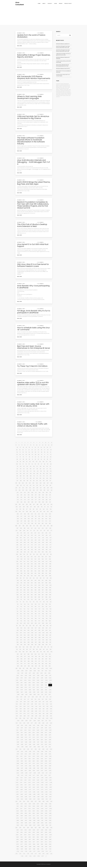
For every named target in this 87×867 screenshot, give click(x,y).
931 (41, 651)
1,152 (47, 706)
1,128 (32, 701)
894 (25, 644)
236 (34, 490)
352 (39, 516)
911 (48, 647)
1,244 (29, 730)
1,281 (34, 739)
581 (24, 571)
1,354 (33, 758)
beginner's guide (64, 84)
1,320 (43, 749)
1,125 (21, 701)
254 (25, 495)
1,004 (51, 668)
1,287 (22, 742)
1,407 (30, 773)
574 (35, 568)
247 (36, 492)
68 (35, 454)
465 (43, 542)
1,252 (25, 732)
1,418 (38, 775)
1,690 (38, 846)
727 (39, 604)
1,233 (22, 727)
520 (21, 556)
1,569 (26, 815)
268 (39, 497)
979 (32, 663)
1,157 (28, 708)
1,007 (26, 670)
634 (32, 583)
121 (17, 466)
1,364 (38, 761)
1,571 (34, 815)
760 (50, 611)
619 (50, 578)
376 (18, 523)
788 (43, 618)
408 (20, 530)
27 (20, 447)
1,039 (46, 678)
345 (50, 514)
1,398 (30, 770)
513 (34, 554)
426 (46, 533)
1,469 (26, 789)
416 (48, 530)
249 (43, 492)
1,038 (42, 678)
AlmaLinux (58, 83)
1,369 (22, 763)
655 (35, 587)
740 (50, 606)
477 (50, 545)
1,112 (47, 697)
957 (25, 659)
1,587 (26, 820)
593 (32, 573)
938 (28, 654)
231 (16, 490)
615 (37, 578)
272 (18, 499)
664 (32, 590)
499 (21, 552)
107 (47, 461)
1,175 (21, 713)
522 (28, 556)
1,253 (29, 732)
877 (36, 640)
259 (43, 495)
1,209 (39, 720)
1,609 (42, 825)
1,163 (51, 708)
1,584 (50, 818)
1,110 (40, 697)
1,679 (30, 844)
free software (63, 88)
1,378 (22, 765)
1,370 (26, 763)
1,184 (17, 716)
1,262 (30, 735)
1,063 (33, 685)
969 (32, 661)
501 (28, 552)
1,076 (50, 687)
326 (20, 511)
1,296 (22, 744)
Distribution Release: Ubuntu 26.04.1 (63, 68)
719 (47, 602)
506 (46, 552)
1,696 (26, 849)
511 (27, 554)
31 (32, 447)
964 (50, 659)
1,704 (22, 851)
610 (20, 578)
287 (36, 502)
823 (21, 628)
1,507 (34, 799)
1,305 (22, 746)
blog (67, 84)
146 (27, 471)
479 (21, 547)
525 (39, 556)
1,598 (34, 823)
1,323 (18, 751)
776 (35, 616)
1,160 (40, 708)
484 (39, 547)
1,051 (21, 682)
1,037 (38, 678)
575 (39, 568)
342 (39, 514)
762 (21, 613)
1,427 (38, 777)
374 (46, 521)
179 (27, 478)
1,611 (50, 825)
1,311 (46, 746)
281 (50, 499)
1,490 (38, 794)
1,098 (30, 694)
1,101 (42, 694)
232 (19, 490)
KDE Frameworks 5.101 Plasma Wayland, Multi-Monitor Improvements (33, 77)
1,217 (32, 723)
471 (28, 545)
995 (16, 668)
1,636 (38, 832)
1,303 (50, 744)
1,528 (42, 804)
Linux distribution (68, 91)
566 (43, 566)
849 (43, 632)
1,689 (34, 846)
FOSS (59, 88)
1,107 (29, 697)
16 (24, 445)
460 (25, 542)
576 (43, 568)
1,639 (50, 832)
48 (47, 449)
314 (17, 509)
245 (28, 492)
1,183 (51, 713)
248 (39, 492)
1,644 (33, 834)
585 (39, 571)
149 (37, 471)
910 (45, 647)
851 (50, 632)
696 (39, 597)
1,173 (51, 711)
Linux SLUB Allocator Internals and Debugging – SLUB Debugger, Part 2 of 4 (33, 162)
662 (24, 590)
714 (30, 602)
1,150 (40, 706)
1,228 (38, 725)
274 (25, 499)
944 (50, 654)
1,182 (47, 713)
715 (33, 602)
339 (28, 514)
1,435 (34, 780)
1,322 (51, 749)
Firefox (57, 88)
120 (50, 464)
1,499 (38, 796)
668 (46, 590)
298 (37, 504)
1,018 (34, 673)
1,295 (18, 744)
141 (47, 468)
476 (47, 545)
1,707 (34, 851)
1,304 (18, 746)
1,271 (30, 737)
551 (24, 564)
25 (51, 445)
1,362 (30, 761)
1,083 (42, 689)
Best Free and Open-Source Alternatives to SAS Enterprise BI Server (33, 347)
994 (50, 666)
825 (28, 628)
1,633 (25, 832)
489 (21, 549)
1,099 (34, 694)
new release (63, 93)
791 (17, 621)
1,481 (38, 792)
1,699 (38, 849)
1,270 (26, 737)
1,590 (38, 820)
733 (24, 606)
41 (25, 449)
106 (43, 461)
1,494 (17, 796)
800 (50, 621)
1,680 (34, 844)
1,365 (42, 761)
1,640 (17, 834)
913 (17, 649)
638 (46, 583)
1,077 (17, 689)
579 (17, 571)
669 (50, 590)
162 (44, 473)
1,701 (46, 849)
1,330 (46, 751)
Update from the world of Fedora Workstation (31, 36)
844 (25, 632)
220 (16, 487)
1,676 (17, 844)
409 (24, 530)
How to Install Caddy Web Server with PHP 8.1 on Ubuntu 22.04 (33, 405)
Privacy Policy (68, 3)
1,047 (42, 680)
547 (47, 561)
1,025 (26, 675)
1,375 (46, 763)
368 (25, 521)
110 (20, 464)
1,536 (38, 806)
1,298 (30, 744)
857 (36, 635)
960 (36, 659)
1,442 (25, 782)
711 (20, 602)
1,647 (46, 834)
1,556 (46, 811)
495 (43, 549)
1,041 (17, 680)
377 (21, 523)
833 (21, 630)
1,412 (50, 773)
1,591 (42, 820)
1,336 (34, 754)
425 (42, 533)
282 (18, 502)
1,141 (43, 704)
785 (32, 618)
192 (33, 480)
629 (50, 580)
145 (24, 471)
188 (21, 480)
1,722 (22, 856)
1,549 (17, 811)
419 (21, 533)
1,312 (50, 746)
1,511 (50, 799)
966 (21, 661)
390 (30, 525)
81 (38, 457)
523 (31, 556)
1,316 (28, 749)
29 (26, 447)
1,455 (42, 784)
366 (18, 521)
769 (46, 613)
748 (43, 609)
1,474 (46, 789)
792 (21, 621)
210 (21, 485)
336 (18, 514)
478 (17, 547)
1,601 (46, 823)
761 (17, 613)
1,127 (28, 701)
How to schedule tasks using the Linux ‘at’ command (33, 328)
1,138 (32, 704)
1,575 (50, 815)
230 (51, 487)
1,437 (42, 780)
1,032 (17, 678)
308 (35, 506)
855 (28, 635)
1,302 (46, 744)
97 (50, 459)
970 (36, 661)
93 (38, 459)
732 (21, 606)
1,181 (43, 713)
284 (25, 502)
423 (35, 533)
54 (29, 452)
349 (29, 516)
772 (21, 616)
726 (35, 604)
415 (44, 530)
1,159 (36, 708)
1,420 (45, 775)
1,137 (28, 704)
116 (38, 464)
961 (39, 659)
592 (28, 573)
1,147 (28, 706)
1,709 (42, 851)
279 (43, 499)
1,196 (24, 718)
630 (18, 583)
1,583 (46, 818)
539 (17, 561)
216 (40, 485)
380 (32, 523)
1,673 (42, 842)
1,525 (30, 804)
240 (48, 490)
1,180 (40, 713)
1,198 (32, 718)
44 (35, 449)
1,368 (18, 763)
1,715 (28, 853)
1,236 (34, 727)
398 (21, 528)
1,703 (18, 851)
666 (39, 590)
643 (28, 585)
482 (32, 547)
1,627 (38, 830)
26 (17, 447)
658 (46, 587)
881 (50, 640)
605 (39, 575)
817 (37, 625)
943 (46, 654)
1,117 (28, 699)
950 (36, 656)
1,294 (50, 742)
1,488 (30, 794)
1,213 (17, 723)
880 (47, 640)
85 (50, 457)
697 (43, 597)
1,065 (42, 685)
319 (33, 509)
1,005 (18, 670)
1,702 (50, 849)
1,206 (26, 720)
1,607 (34, 825)
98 (17, 461)
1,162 (47, 708)
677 (43, 592)
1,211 (46, 720)
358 (25, 518)
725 (32, 604)
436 (46, 535)
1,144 (17, 706)
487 (50, 547)
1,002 (42, 668)
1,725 (34, 856)
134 (24, 468)
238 (41, 490)
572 (28, 568)
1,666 (50, 839)
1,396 (22, 770)
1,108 (33, 697)
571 (24, 568)
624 (32, 580)
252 (18, 495)
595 (39, 573)
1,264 (38, 735)
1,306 (26, 746)
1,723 (26, 856)
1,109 (37, 697)
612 (27, 578)
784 (28, 618)
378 (25, 523)
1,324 (22, 751)
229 (48, 487)
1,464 (42, 787)
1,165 (21, 711)
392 (37, 525)
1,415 (26, 775)
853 (21, 635)
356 (18, 518)
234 (26, 490)
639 (50, 583)
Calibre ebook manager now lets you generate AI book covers (63, 54)
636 (39, 583)
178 (24, 478)
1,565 (46, 813)
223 (26, 487)
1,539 (50, 806)
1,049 (50, 680)
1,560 (26, 813)
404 (43, 528)
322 (43, 509)
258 (39, 495)
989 (32, 666)
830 (46, 628)
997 (24, 668)
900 (46, 644)
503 (35, 552)
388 (23, 525)
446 (47, 537)
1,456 (46, 784)
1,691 (42, 846)
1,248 (46, 730)
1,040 (50, 678)
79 (32, 457)
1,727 (42, 856)
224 (30, 487)
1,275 (46, 737)
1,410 (43, 773)
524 (35, 556)
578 (50, 568)
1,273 (38, 737)
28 (23, 447)
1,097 (26, 694)
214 (34, 485)
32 (35, 447)
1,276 (50, 737)
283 (21, 502)
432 (32, 535)
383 (42, 523)
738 (43, 606)
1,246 (38, 730)
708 (46, 599)
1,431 (17, 780)
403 (39, 528)
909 (41, 647)
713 (27, 602)
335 (51, 511)
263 (21, 497)
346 (18, 516)
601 (24, 575)
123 (24, 466)
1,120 (39, 699)
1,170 (40, 711)
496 (46, 549)
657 (43, 587)
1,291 (38, 742)
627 (43, 580)
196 (47, 480)
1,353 (29, 758)
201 (26, 483)
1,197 (28, 718)
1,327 (34, 751)
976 (21, 663)
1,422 (17, 777)
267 (36, 497)
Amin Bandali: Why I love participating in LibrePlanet (33, 286)
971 (39, 661)
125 (30, 466)
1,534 (29, 806)
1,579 (30, 818)
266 (32, 497)
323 (47, 509)
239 (44, 490)
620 (18, 580)
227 (41, 487)
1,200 (39, 718)
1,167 (28, 711)
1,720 (47, 853)
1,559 (21, 813)
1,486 (21, 794)
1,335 (30, 754)
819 (43, 625)
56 (35, 452)
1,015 (22, 673)
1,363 (34, 761)
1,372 (34, 763)
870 (47, 637)
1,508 (38, 799)
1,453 (33, 784)
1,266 (46, 735)
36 (47, 447)
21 (39, 445)
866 (32, 637)
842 (17, 632)
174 (47, 476)
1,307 (30, 746)
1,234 (26, 727)
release (57, 94)
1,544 (33, 808)
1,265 (42, 735)
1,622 (17, 830)
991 (39, 666)
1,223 (18, 725)
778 (43, 616)
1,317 (32, 749)
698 (46, 597)
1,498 (34, 796)
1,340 (50, 754)
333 (44, 511)
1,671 (34, 842)
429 (21, 535)
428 (17, 535)
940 (35, 654)
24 (48, 445)
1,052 (25, 682)
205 (40, 483)
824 (25, 628)
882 (17, 642)
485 (43, 547)
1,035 (30, 678)
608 (50, 575)
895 (28, 644)
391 (34, 525)
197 (50, 480)
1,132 (47, 701)
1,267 (50, 735)
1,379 (26, 765)
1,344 (29, 756)
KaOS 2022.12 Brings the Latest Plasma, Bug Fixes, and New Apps (33, 183)
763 (24, 613)
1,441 (21, 782)
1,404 (18, 773)
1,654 (38, 837)
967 (25, 661)
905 (27, 647)
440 (24, 537)
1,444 (33, 782)
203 (33, 483)
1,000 (34, 668)
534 (35, 559)
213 (30, 485)
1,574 (46, 815)
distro (64, 87)
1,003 (47, 668)
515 (40, 554)
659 (50, 587)
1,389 (30, 768)
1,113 (50, 697)
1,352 (25, 758)
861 (50, 635)
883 (21, 642)
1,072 (34, 687)
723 (24, 604)
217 (43, 485)
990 (36, 666)
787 (39, 618)
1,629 (46, 830)
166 (20, 476)
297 (34, 504)
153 (50, 471)
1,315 (24, 749)
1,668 (21, 842)
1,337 (38, 754)
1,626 (34, 830)
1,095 (18, 694)
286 (32, 502)
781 (17, 618)
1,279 (26, 739)
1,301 (42, 744)
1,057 (46, 682)
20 (36, 445)
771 (17, 616)
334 (48, 511)
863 (21, 637)
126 (34, 466)
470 (25, 545)
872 (17, 640)
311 (44, 506)
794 (28, 621)
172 (40, 476)
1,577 (21, 818)
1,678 (26, 844)
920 (40, 649)
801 (17, 623)
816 (33, 625)
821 (50, 625)
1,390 (34, 768)
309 (38, 506)
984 (50, 663)
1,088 (26, 692)
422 (31, 533)
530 (21, 559)
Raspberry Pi (69, 93)
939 (32, 654)
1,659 (21, 839)
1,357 (46, 758)
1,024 (22, 675)
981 (39, 663)
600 (21, 575)
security (66, 94)
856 (32, 635)
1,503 (18, 799)
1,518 (39, 801)
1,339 (46, 754)
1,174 (17, 713)
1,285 (50, 739)
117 (41, 464)
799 (46, 621)
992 (43, 666)
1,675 (50, 842)
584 (35, 571)
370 (32, 521)
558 (50, 564)
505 (43, 552)
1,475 (50, 789)
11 (48, 442)
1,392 (42, 768)
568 (50, 566)
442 (32, 537)
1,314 (20, 749)
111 (23, 464)
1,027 (34, 675)
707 (43, 599)
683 (28, 594)
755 (32, 611)
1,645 (38, 834)
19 (33, 445)
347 (21, 516)
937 (25, 654)
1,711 (50, 851)
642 (24, 585)
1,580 (34, 818)
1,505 (26, 799)
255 (28, 495)
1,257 (46, 732)
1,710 (47, 851)
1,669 (26, 842)
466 (47, 542)
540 (21, 561)
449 (21, 540)
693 (28, 597)
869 (43, 637)
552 (28, 564)
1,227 (34, 725)
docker (69, 87)
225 (34, 487)
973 (46, 661)
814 (27, 625)
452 (32, 540)
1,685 (18, 846)
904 (24, 647)
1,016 (26, 673)
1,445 (38, 782)
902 (16, 647)
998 (27, 668)
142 (50, 468)
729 (46, 604)
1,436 (38, 780)
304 (20, 506)
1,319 (39, 749)
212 (27, 485)
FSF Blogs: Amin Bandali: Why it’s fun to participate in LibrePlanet (33, 311)
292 (16, 504)
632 (25, 583)
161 (40, 473)
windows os (58, 96)
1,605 (26, 825)
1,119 (35, 699)
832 (17, 630)
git (65, 88)
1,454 (38, 784)
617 (44, 578)
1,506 (30, 799)
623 (28, 580)
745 (32, 609)
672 (24, 592)
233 (23, 490)
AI (56, 83)
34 (41, 447)
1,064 (38, 685)
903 (20, 647)
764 (28, 613)
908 (38, 647)
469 (21, 545)
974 (50, 661)
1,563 (38, 813)
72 (47, 454)
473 (35, 545)
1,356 (42, 758)
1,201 (43, 718)
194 (40, 480)
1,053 (29, 682)
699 (50, 597)
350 (32, 516)
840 (46, 630)
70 (41, 454)
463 (35, 542)
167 (24, 476)
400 (28, 528)
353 (43, 516)
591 (25, 573)
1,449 (17, 784)
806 (36, 623)
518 (51, 554)
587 (46, 571)
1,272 (34, 737)
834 (25, 630)
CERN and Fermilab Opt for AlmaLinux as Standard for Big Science (33, 117)
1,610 (47, 825)
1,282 (38, 739)
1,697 (30, 849)
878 (39, 640)
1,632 (21, 832)
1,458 (17, 787)
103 (33, 461)
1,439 (50, 780)
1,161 (43, 708)
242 (17, 492)
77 (26, 457)
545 (39, 561)
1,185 (21, 716)
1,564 (42, 813)
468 (17, 545)
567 (46, 566)
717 (40, 602)
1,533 (25, 806)
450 (25, 540)
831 (50, 628)
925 (20, 651)
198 (16, 483)
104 (36, 461)
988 (29, 666)
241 (51, 490)
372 (39, 521)
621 (21, 580)
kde (64, 90)
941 (39, 654)
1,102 (46, 694)
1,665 (46, 839)
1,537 (42, 806)
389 (27, 525)
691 (21, 597)
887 (36, 642)
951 (39, 656)
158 (30, 473)
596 (43, 573)
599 (17, 575)
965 (18, 661)
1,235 (30, 727)
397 (17, 528)
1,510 (47, 799)
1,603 (18, 825)
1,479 (30, 792)
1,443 (29, 782)
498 (17, 552)
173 (43, 476)
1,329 (42, 751)
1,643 (29, 834)
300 (44, 504)
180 (30, 478)
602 (28, 575)
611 (24, 578)
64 (23, 454)
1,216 (28, 723)
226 (37, 487)
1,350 (18, 758)
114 (32, 464)
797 (39, 621)
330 (34, 511)
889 (43, 642)
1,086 (18, 692)
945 (18, 656)
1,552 (29, 811)
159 (34, 473)
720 (50, 602)
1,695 (22, 849)
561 (24, 566)
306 (27, 506)
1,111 (43, 697)
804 (28, 623)
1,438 (46, 780)
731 (17, 606)
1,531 (18, 806)
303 (16, 506)
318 (30, 509)
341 (35, 514)
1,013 (50, 670)
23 (45, 445)
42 (29, 449)
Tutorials (64, 95)
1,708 (38, 851)
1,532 (21, 806)
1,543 (29, 808)
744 (28, 609)
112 (26, 464)
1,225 (26, 725)
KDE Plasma (68, 90)
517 (47, 554)
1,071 (30, 687)
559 (17, 566)
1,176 (24, 713)
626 (39, 580)
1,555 (42, 811)
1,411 (46, 773)
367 (21, 521)
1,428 (42, 777)
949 (32, 656)
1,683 (46, 844)
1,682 (42, 844)
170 (34, 476)
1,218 (36, 723)
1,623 (21, 830)
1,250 (18, 732)
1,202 (47, 718)
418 (17, 533)
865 (28, 637)
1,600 (42, 823)
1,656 (46, 837)
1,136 (24, 704)
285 (28, 502)
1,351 (22, 758)
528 (50, 556)
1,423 (21, 777)
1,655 (42, 837)
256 (32, 495)
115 (35, 464)
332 (41, 511)
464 (39, 542)
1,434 (29, 780)
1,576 (17, 818)
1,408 (34, 773)
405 (46, 528)
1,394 (50, 768)
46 (41, 449)
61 (50, 452)
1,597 (30, 823)
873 (21, 640)
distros (66, 87)
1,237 (38, 727)
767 (39, 613)
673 (28, 592)
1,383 (42, 765)
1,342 (21, 756)
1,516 (32, 801)
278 (39, 499)
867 (36, 637)
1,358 (50, 758)
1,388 (26, 768)
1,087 (22, 692)
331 (37, 511)
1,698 (34, 849)
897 (36, 644)
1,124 (17, 701)
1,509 (42, 799)
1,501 (46, 796)
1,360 (22, 761)
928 (30, 651)
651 (21, 587)
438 (17, 537)
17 (27, 445)
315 (20, 509)
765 (32, 613)
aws (60, 84)
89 (26, 459)
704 (32, 599)
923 (50, 649)
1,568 (21, 815)
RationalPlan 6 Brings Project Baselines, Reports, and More (33, 56)
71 (44, 454)
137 (34, 468)
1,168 (32, 711)
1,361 (26, 761)
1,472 (38, 789)
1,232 (18, 727)
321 (40, 509)
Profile (60, 3)
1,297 (26, 744)
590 (21, 573)
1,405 (22, 773)
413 (37, 530)
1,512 (16, 801)
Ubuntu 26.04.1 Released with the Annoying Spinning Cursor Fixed (62, 65)
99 (20, 461)
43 (32, 449)
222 (23, 487)
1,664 (42, 839)
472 (32, 545)
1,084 (46, 689)
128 (40, 466)
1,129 (36, 701)
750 (50, 609)
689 (50, 594)
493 (35, 549)
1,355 (38, 758)
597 (46, 573)
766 (35, 613)
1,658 (17, 839)
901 (50, 644)
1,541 (21, 808)
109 (17, 464)
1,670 (30, 842)
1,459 (21, 787)
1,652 (29, 837)
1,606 (30, 825)
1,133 (51, 701)
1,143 (51, 704)
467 (50, 542)
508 (17, 554)
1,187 (28, 716)
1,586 (22, 820)
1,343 (25, 756)
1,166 (24, 711)
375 (50, 521)
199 (19, 483)
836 (32, 630)
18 (30, 445)
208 (51, 483)
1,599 (38, 823)
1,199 (35, 718)
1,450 (21, 784)
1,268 (18, 737)
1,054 (33, 682)
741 (17, 609)
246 (32, 492)
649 (50, 585)
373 (42, 521)
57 (38, 452)
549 (17, 564)
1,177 (28, 713)
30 (29, 447)
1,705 (26, 851)
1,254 (33, 732)
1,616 (32, 827)
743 (24, 609)
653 (28, 587)
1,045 (34, 680)
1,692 (46, 846)
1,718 (39, 853)
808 (43, 623)
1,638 (46, 832)
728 (43, 604)
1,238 (42, 727)
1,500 (42, 796)
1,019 (37, 673)
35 (44, 447)
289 (43, 502)
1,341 (17, 756)
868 (39, 637)
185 (47, 478)
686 (39, 594)
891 (50, 642)
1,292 (42, 742)
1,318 (36, 749)
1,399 (34, 770)
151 (44, 471)
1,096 (22, 694)
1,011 (42, 670)
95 (44, 459)
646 (39, 585)
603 (32, 575)
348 (25, 516)
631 (21, 583)
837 (36, 630)
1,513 (20, 801)
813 (23, 625)
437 (50, 535)
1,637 (42, 832)
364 (46, 518)
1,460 (25, 787)
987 (25, 666)
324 (51, 509)
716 (37, 602)
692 (25, 597)
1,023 (18, 675)
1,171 (43, 711)
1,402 (46, 770)
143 (17, 471)
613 (30, 578)
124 (27, 466)
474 (39, 545)
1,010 (39, 670)
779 (46, 616)
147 (31, 471)
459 (21, 542)
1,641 (21, 834)
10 (45, 442)
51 (20, 452)
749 (47, 609)
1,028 (38, 675)
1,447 (46, 782)
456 (47, 540)
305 (24, 506)
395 (48, 525)
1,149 (36, 706)
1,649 (17, 837)
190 (27, 480)
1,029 (42, 675)
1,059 (17, 685)
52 (23, 452)
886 (32, 642)
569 (17, 568)
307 (31, 506)
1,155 (21, 708)
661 (21, 590)
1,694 (18, 849)
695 (35, 597)
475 (43, 545)
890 (47, 642)
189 (24, 480)
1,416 (30, 775)
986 (21, 666)
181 (33, 478)
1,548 (50, 808)
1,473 (42, 789)
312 (48, 506)
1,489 (34, 794)
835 (28, 630)
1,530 (50, 804)
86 (17, 459)
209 (17, 485)
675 (35, 592)
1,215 (24, 723)
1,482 (42, 792)
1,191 (43, 716)
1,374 (42, 763)
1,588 (30, 820)
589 (18, 573)
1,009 (35, 670)
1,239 (46, 727)
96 (47, 459)
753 (24, 611)
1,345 (34, 756)
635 (35, 583)
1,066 (46, 685)
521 (24, 556)
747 (39, 609)
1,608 (38, 825)
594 (35, 573)
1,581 (38, 818)
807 (39, 623)
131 (50, 466)
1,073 (38, 687)
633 (28, 583)
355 (50, 516)
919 (37, 649)
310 (41, 506)
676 (39, 592)
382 (39, 523)
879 (43, 640)
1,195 (20, 718)
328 (27, 511)
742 (21, 609)
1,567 (17, 815)
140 (44, 468)
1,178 (32, 713)
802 (21, 623)
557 (46, 564)
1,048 (46, 680)
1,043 (25, 680)
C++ (69, 84)
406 (50, 528)
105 (40, 461)
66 (29, 454)
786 (35, 618)
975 (18, 663)
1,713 (20, 853)
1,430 (50, 777)
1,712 (16, 853)
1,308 (34, 746)
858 (39, 635)
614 (34, 578)
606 (43, 575)
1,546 (42, 808)
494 (39, 549)
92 (35, 459)
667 (43, 590)
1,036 (34, 678)
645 (35, 585)
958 (28, 659)
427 (50, 533)
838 (39, 630)
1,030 (46, 675)
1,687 (26, 846)
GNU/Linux (61, 89)
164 (50, 473)
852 (17, 635)
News (66, 93)
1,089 (30, 692)
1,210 (42, 720)
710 (17, 602)
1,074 (42, 687)
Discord (61, 87)
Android (62, 83)
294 (23, 504)
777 (39, 616)
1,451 (25, 784)
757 (39, 611)
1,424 (25, 777)
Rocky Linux (63, 94)
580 (21, 571)
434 (39, 535)
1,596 (26, 823)
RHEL (59, 94)
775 (32, 616)
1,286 (18, 742)
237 (37, 490)
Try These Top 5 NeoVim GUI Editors (32, 366)
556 (43, 564)
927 (27, 651)
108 (50, 461)
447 (50, 537)
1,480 (34, 792)
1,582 (42, 818)
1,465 (46, 787)
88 (23, 459)
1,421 (50, 775)
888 (39, 642)
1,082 (38, 689)
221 (19, 487)
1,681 (38, 844)
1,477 (21, 792)
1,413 (18, 775)
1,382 (38, 765)
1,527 (38, 804)
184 (44, 478)
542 (28, 561)
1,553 (34, 811)
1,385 (50, 765)
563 (32, 566)
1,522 (17, 804)
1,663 (38, 839)
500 (25, 552)
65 (26, 454)
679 (50, 592)
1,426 (34, 777)
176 (17, 478)
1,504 (22, 799)
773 (24, 616)
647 (43, 585)
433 (35, 535)
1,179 (36, 713)
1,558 (17, 813)
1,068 (17, 687)
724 (28, 604)
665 (35, 590)
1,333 (22, 754)
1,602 (50, 823)
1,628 (42, 830)
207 (48, 483)
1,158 (32, 708)
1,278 (22, 739)
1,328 (38, 751)
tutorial (61, 95)
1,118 (32, 699)
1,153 (51, 706)
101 (26, 461)
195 (43, 480)
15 (21, 445)
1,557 (50, 811)
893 (21, 644)
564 (35, 566)
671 (21, 592)
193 (37, 480)
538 (50, 559)
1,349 (50, 756)
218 (47, 485)
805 (32, 623)
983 (46, 663)
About (44, 3)
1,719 (43, 853)
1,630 (50, 830)
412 (34, 530)
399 (24, 528)
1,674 (46, 842)
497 (50, 549)
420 (24, 533)
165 (17, 476)
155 (20, 473)
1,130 (40, 701)
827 (36, 628)
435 (43, 535)
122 (20, 466)
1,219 (39, 723)
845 (28, 632)
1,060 (21, 685)
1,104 (17, 697)
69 (38, 454)
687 (43, 594)
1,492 (46, 794)
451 (28, 540)
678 (46, 592)
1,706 (30, 851)
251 (50, 492)
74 (17, 457)
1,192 (47, 716)
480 (25, 547)
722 (21, 604)
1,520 (47, 801)
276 (32, 499)
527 (46, 556)
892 (18, 644)
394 (44, 525)
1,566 (50, 813)
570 (21, 568)
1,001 (39, 668)
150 (41, 471)
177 (20, 478)
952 (43, 656)
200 (23, 483)
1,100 (38, 694)
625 (35, 580)
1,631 (18, 832)
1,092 (42, 692)
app (64, 83)
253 (21, 495)
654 (32, 587)
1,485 (17, 794)
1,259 (18, 735)
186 (50, 478)
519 (17, 556)
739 (46, 606)
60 (47, 452)
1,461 (30, 787)
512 (30, 554)
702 (24, 599)
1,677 (21, 844)
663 (28, 590)
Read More (19, 45)
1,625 (30, 830)
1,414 (22, 775)
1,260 (22, 735)
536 (43, 559)
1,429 (46, 777)
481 (28, 547)
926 (23, 651)
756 (35, 611)
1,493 (50, 794)
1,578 (26, 818)
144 (20, 471)
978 (28, 663)
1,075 (46, 687)
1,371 (30, 763)
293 (19, 504)
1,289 (30, 742)
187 (17, 480)
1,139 (36, 704)
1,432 (21, 780)
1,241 (17, 730)
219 (50, 485)
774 (28, 616)
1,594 (18, 823)
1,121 (42, 699)
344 (46, 514)
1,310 (42, 746)
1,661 (30, 839)
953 (46, 656)
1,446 (42, 782)
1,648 (50, 834)
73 (50, 454)
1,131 (43, 701)
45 (38, 449)
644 (32, 585)
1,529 (46, 804)
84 (47, 457)
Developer (57, 87)
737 (39, 606)
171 (37, 476)
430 (25, 535)
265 (28, 497)
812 (20, 625)
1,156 (24, 708)
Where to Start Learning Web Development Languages (29, 97)
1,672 (38, 842)
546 (43, 561)
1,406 (26, 773)
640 (17, 585)
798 (43, 621)
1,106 (25, 697)
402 (35, 528)
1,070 (26, 687)
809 (47, 623)
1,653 (34, 837)
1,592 (46, 820)
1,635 (34, 832)
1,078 (21, 689)
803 (25, 623)
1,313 (17, 749)
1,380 (30, 765)
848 (40, 632)
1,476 (17, 792)
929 (34, 651)
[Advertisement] (43, 14)
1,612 (16, 827)
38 (16, 449)
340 (32, 514)
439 (21, 537)
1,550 (21, 811)
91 (32, 459)
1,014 (18, 673)
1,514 (24, 801)
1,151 (44, 706)
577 (46, 568)
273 (21, 499)
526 (42, 556)
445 (43, 537)
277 (36, 499)
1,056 (42, 682)
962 (43, 659)
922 (47, 649)
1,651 (26, 837)
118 (44, 464)
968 (28, 661)
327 (23, 511)
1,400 (38, 770)
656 (39, 587)
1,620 (47, 827)
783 (24, 618)
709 (50, 599)
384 (46, 523)
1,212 (50, 720)
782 (21, 618)
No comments (41, 32)
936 (21, 654)
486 (47, 547)
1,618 (39, 827)
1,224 (22, 725)
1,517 (36, 801)
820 (47, 625)
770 (50, 613)
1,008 (30, 670)
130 (47, 466)
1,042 (21, 680)
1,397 (26, 770)
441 (28, 537)
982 (43, 663)
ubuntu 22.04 (68, 95)
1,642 (25, 834)
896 (32, 644)
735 (32, 606)
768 (43, 613)
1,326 (30, 751)
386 (16, 525)
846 (32, 632)
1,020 (41, 673)
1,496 (26, 796)
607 (46, 575)
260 (46, 495)
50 (17, 452)
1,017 (30, 673)
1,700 (42, 849)
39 (19, 449)
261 (50, 495)
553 (32, 564)
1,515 (28, 801)
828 (39, 628)
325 (16, 511)
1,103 (50, 694)
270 (46, 497)
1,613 (20, 827)
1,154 (17, 708)
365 (50, 518)
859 (43, 635)
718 (43, 602)
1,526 (34, 804)
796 (35, 621)
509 (21, 554)
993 (46, 666)
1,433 (25, 780)
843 (21, 632)
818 (40, 625)
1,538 (46, 806)
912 (51, 647)
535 (39, 559)
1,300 (38, 744)
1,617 (36, 827)
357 (21, 518)
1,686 (22, 846)
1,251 (22, 732)
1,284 (46, 739)
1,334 (26, 754)
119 (47, 464)
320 (37, 509)
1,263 (34, 735)
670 (17, 592)
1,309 (39, 746)
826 (32, 628)
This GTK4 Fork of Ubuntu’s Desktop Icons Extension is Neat (32, 225)
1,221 (47, 723)
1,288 (26, 742)
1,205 (22, 720)
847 (36, 632)
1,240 (50, 727)
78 (29, 457)
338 (25, 514)
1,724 (30, 856)
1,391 (38, 768)
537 (46, 559)
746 (36, 609)
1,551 (26, 811)
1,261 (26, 735)
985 (18, 666)
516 (44, 554)
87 (20, 459)
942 (42, 654)
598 (50, 573)
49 (50, 449)
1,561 (30, 813)
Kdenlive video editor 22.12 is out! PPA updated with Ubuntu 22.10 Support (33, 383)
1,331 (50, 751)
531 (25, 559)
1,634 (29, 832)
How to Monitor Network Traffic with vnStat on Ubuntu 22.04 (32, 425)
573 (32, 568)
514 (37, 554)
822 (18, 628)
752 (21, 611)
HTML (67, 89)
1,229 (42, 725)
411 (30, 530)
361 (35, 518)
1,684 (50, 844)
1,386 (18, 768)
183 (40, 478)
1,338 (42, 754)
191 (30, 480)
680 (17, 594)
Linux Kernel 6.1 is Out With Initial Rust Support (32, 245)
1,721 (51, 853)
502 (32, 552)
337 (21, 514)
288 (39, 502)
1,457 (50, 784)
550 (21, 564)
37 (50, 447)
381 (35, 523)
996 (20, 668)
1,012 (46, 670)
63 (20, 454)
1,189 (36, 716)
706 (39, 599)
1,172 (47, 711)
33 (38, 447)
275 (28, 499)
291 (50, 502)
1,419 (42, 775)
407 (17, 530)
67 (32, 454)
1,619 (43, 827)
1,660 (26, 839)
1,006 (22, 670)
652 (24, 587)
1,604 (22, 825)
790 (50, 618)
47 (44, 449)
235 (30, 490)
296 (30, 504)
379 (28, 523)
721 (17, 604)
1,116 (25, 699)
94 (41, 459)
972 (43, 661)
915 (23, 649)
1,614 (24, 827)
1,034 (25, 678)
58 (41, 452)
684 (32, 594)
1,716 (32, 853)
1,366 (46, 761)
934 (51, 651)
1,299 (34, 744)
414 (41, 530)
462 (32, 542)
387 (20, 525)
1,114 (17, 699)
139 (40, 468)
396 (51, 525)
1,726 (38, 856)
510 (24, 554)
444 (39, 537)
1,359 (18, 761)
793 (24, 621)
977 (25, 663)
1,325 (26, 751)
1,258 (50, 732)
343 (42, 514)
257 (36, 495)
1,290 (34, 742)
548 (50, 561)
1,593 (50, 820)
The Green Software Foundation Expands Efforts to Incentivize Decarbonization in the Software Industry (31, 141)
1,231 (50, 725)
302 (51, 504)
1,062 (29, 685)
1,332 (18, 754)
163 (47, 473)
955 (18, 659)
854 (25, 635)
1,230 (46, 725)
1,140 (40, 704)
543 (32, 561)
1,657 (50, 837)
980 (36, 663)
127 (37, 466)
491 (28, 549)
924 (16, 651)
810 (50, 623)
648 (47, 585)
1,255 (38, 732)
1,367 (50, 761)
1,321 (47, 749)
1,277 (18, 739)
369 (28, 521)
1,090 (34, 692)
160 (37, 473)
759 (46, 611)
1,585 (18, 820)
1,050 (17, 682)
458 (17, 542)
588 (50, 571)
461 (28, 542)
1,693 (50, 846)
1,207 (30, 720)
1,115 (21, 699)
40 (22, 449)
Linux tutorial (58, 93)
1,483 (46, 792)
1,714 (24, 853)
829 (43, 628)
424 (39, 533)
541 (24, 561)
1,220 (43, 723)
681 (21, 594)
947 (25, 656)
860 (47, 635)
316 (23, 509)
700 (17, 599)
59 (44, 452)
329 (30, 511)
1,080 (30, 689)
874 (25, 640)
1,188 (32, 716)
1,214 (20, 723)
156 (24, 473)
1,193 (51, 716)
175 (50, 476)
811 (17, 625)
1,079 (26, 689)
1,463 (38, 787)
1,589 (34, 820)
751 (17, 611)
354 (46, 516)
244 (25, 492)
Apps (66, 83)
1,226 (30, 725)
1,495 (22, 796)
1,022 (49, 673)
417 (51, 530)
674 (32, 592)
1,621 (51, 827)
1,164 (17, 711)
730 (50, 604)
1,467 (17, 789)
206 (44, 483)
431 (28, 535)
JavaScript (62, 90)
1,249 (50, 730)
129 (43, 466)
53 (26, 452)
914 (20, 649)
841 (50, 630)
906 (31, 647)
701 (21, 599)
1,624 (26, 830)
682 (24, 594)
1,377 (18, 765)
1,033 (21, 678)
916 (27, 649)
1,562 (34, 813)
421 (28, 533)
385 (50, 523)
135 (27, 468)
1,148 (32, 706)
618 (47, 578)
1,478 (26, 792)
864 (25, 637)
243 (21, 492)
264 (25, 497)
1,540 (17, 808)
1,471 (34, 789)
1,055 (38, 682)
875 (28, 640)
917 (30, 649)
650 (17, 587)
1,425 (30, 777)
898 (39, 644)
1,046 (38, 680)
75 (20, 457)
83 (44, 457)
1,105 (21, 697)
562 (28, 566)
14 (18, 445)
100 (23, 461)
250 (47, 492)
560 (21, 566)
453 (35, 540)
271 (50, 497)
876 (32, 640)
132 (17, 468)
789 (46, 618)
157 (27, 473)
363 (42, 518)
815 (30, 625)
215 (37, 485)
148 (34, 471)
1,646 (42, 834)
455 (43, 540)
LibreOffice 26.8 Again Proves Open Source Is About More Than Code (63, 47)
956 (21, 659)
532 (28, 559)
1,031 (50, 675)
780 (50, 616)
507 (50, 552)
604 (35, 575)
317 (27, 509)
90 (29, 459)
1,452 (29, 784)
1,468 (21, 789)
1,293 (46, 742)
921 (43, 649)
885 (28, 642)
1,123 (50, 699)
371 (35, 521)
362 (39, 518)
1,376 (50, 763)
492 (32, 549)
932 (44, 651)
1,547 (46, 808)
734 (28, 606)
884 (25, 642)
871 (50, 637)
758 (43, 611)
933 (48, 651)
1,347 (42, 756)
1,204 (18, 720)
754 (28, 611)
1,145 (21, 706)
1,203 (51, 718)
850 (47, 632)
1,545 (38, 808)
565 (39, 566)
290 (46, 502)
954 (50, 656)
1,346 (38, 756)
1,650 (21, 837)
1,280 (30, 739)
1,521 (51, 801)
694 (32, 597)
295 (27, 504)
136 (30, 468)
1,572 (38, 815)
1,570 (30, 815)
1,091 (38, 692)
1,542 (25, 808)
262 (18, 497)
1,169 (36, 711)
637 (43, 583)
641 (21, 585)
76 (23, 457)
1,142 (47, 704)
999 (31, 668)
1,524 (26, 804)
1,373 (38, 763)
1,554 (38, 811)
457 (50, 540)
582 (28, 571)
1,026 (30, 675)
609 (17, 578)
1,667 (17, 842)
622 (25, 580)
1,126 (25, 701)
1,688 (30, 846)
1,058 (50, 682)
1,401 (42, 770)
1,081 (34, 689)
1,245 (34, 730)
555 (39, 564)
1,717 (36, 853)
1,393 (46, 768)
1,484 (50, 792)
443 (35, 537)
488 (17, 549)
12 (51, 442)
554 (35, 564)
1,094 (50, 692)
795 (32, 621)
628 (46, 580)
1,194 (16, 718)
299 (41, 504)
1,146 (24, 706)
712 (23, 602)
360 (32, 518)
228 (44, 487)
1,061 (26, 685)
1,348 (46, 756)
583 (32, 571)
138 (37, 468)
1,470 (30, 789)
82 (41, 457)
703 (28, 599)
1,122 (46, 699)
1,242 (21, 730)
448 (17, 540)
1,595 (22, 823)
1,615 (28, 827)
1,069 (21, 687)
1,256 (42, 732)
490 (25, 549)
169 (30, 476)
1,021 (45, 673)
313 (51, 506)
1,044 (29, 680)
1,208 (34, 720)
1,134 (17, 704)
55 (32, 452)
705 (35, 599)
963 (46, 659)
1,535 (34, 806)
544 (35, 561)
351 (35, 516)
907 (34, 647)
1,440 (17, 782)
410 (27, 530)
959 (32, 659)
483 (35, 547)
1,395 (18, 770)
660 (17, 590)
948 (29, 656)
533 (32, 559)
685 (35, 594)
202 (30, 483)
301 (48, 504)
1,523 (21, 804)
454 (39, 540)
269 (43, 497)
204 (37, 483)
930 (37, 651)
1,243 (25, 730)
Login (55, 3)
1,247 (42, 730)
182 (37, 478)
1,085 (50, 689)
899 (43, 644)
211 (24, 485)
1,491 (42, 794)
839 (43, 630)
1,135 (21, 704)
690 (18, 597)
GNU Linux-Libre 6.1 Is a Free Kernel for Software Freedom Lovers (33, 265)
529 (18, 559)
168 (27, 476)
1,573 (42, 815)
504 (39, 552)
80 (35, 457)
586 (43, 571)
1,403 (50, 770)
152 (47, 471)
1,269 (22, 737)
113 (29, 464)
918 (33, 649)
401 (31, 528)
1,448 (51, 782)
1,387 (22, 768)
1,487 (26, 794)
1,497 (30, 796)
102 (30, 461)
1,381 (34, 765)
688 (46, 594)
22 (42, 445)
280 (46, 499)
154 (17, 473)
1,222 (51, 723)
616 (40, 578)
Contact (50, 3)
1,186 (25, 716)
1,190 (40, 716)
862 (17, 637)
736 (35, 606)
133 (20, 468)
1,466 (50, 787)
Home (39, 3)
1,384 (46, 765)
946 (21, 656)
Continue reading (33, 43)
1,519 (43, 801)
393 (41, 525)
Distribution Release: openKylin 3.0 (62, 43)
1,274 (42, 737)
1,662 (34, 839)
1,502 (50, 796)
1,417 (34, 775)
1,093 (46, 692)
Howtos (65, 89)
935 (18, 654)
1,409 (39, 773)
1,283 (42, 739)
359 (28, 518)
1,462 (34, 787)
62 (17, 454)
